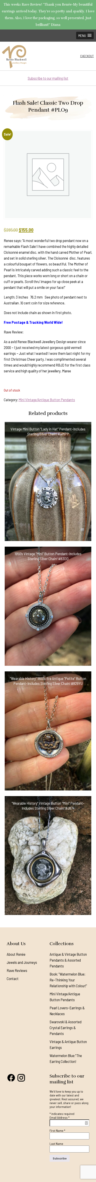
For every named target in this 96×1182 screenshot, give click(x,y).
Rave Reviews (17, 970)
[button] (85, 35)
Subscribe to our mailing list (48, 78)
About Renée (16, 954)
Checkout (87, 56)
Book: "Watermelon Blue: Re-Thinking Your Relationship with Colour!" (68, 980)
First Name (57, 1130)
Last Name (56, 1144)
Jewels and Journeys (22, 962)
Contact (13, 978)
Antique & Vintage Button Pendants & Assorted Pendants (68, 960)
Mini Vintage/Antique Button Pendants (47, 399)
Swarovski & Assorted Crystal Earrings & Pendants (65, 1027)
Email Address (59, 1117)
